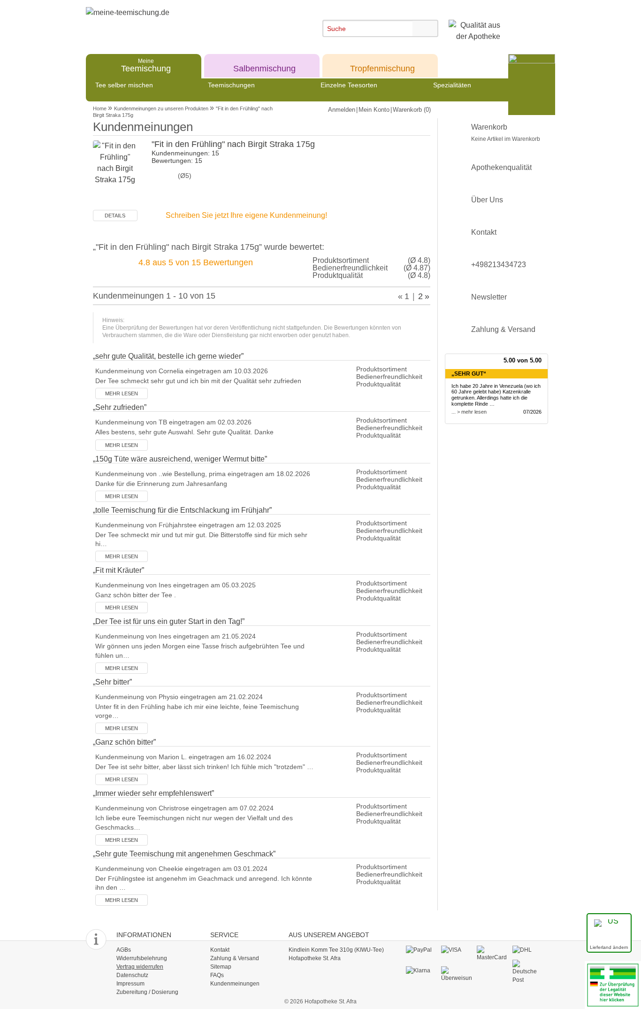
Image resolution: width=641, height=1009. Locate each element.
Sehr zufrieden (119, 407)
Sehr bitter (112, 682)
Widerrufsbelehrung (141, 958)
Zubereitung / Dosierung (147, 992)
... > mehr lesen (469, 412)
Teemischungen (231, 85)
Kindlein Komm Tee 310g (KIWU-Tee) (336, 950)
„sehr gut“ (468, 373)
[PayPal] (421, 950)
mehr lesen (121, 393)
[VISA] (456, 950)
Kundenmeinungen (234, 983)
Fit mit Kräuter (118, 570)
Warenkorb (505, 132)
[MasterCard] (492, 953)
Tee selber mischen (124, 85)
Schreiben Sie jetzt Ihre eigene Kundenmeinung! (246, 215)
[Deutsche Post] (527, 971)
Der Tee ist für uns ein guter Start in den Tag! (168, 621)
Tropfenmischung (382, 65)
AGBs (123, 950)
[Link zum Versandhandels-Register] (613, 984)
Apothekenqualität (501, 167)
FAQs (217, 975)
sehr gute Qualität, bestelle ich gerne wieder (168, 356)
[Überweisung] (456, 973)
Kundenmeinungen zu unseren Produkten (161, 108)
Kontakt (483, 232)
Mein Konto (374, 109)
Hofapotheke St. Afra (315, 958)
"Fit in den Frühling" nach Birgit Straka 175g (233, 144)
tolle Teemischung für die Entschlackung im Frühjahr (182, 510)
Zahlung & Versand (503, 329)
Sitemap (220, 966)
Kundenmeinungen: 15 (185, 153)
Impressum (130, 983)
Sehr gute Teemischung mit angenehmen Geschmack (184, 854)
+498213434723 (498, 265)
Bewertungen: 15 (177, 160)
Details (115, 215)
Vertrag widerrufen (139, 966)
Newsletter (489, 297)
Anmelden (341, 109)
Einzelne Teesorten (348, 85)
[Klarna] (421, 970)
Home (100, 108)
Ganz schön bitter (124, 742)
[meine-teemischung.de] (171, 23)
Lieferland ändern (609, 947)
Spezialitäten (452, 85)
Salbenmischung (264, 65)
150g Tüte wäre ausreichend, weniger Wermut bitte (180, 459)
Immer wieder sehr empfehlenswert (153, 793)
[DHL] (527, 950)
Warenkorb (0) (412, 109)
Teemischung (146, 65)
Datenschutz (132, 975)
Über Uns (487, 200)
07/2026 (532, 412)
